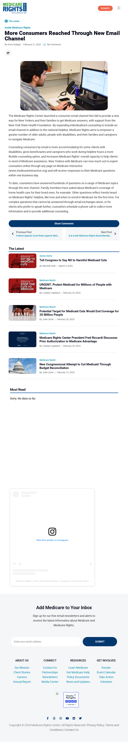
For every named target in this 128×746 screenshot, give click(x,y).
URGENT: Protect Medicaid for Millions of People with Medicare (75, 286)
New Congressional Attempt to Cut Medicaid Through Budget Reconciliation (75, 366)
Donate (106, 667)
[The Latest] (6, 21)
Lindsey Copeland (51, 293)
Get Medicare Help (78, 672)
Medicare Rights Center (27, 581)
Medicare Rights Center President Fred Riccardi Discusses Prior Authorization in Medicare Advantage (78, 339)
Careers (22, 677)
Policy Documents (78, 677)
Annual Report (22, 681)
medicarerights (50, 581)
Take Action (106, 677)
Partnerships (50, 672)
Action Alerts (45, 256)
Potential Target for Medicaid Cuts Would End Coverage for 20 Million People (79, 313)
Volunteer (106, 681)
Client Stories (22, 672)
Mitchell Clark (49, 266)
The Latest (14, 21)
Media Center (50, 681)
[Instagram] (60, 718)
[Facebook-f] (47, 718)
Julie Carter (48, 319)
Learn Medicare (78, 667)
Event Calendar (106, 672)
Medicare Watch (47, 280)
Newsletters (50, 677)
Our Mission (22, 667)
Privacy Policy (95, 725)
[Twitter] (80, 718)
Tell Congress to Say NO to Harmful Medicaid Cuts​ (73, 260)
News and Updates (78, 681)
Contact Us (50, 667)
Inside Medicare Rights (109, 744)
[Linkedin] (73, 718)
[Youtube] (67, 718)
